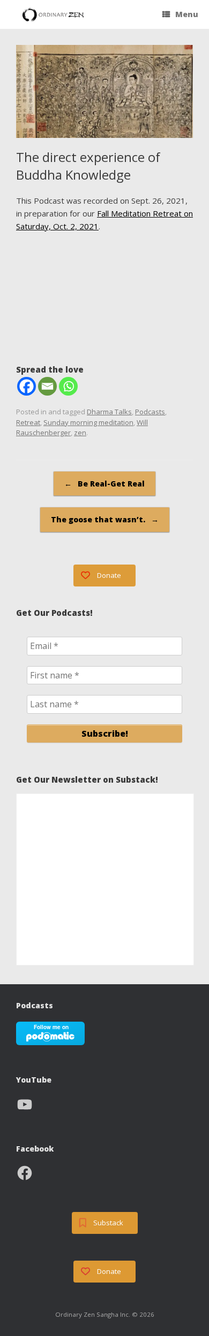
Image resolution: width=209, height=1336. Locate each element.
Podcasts (150, 411)
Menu (186, 14)
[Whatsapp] (68, 386)
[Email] (47, 386)
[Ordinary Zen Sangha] (53, 15)
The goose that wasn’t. (105, 519)
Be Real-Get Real (104, 483)
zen (80, 432)
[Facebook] (26, 386)
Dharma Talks (109, 411)
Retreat (28, 422)
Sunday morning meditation (88, 422)
